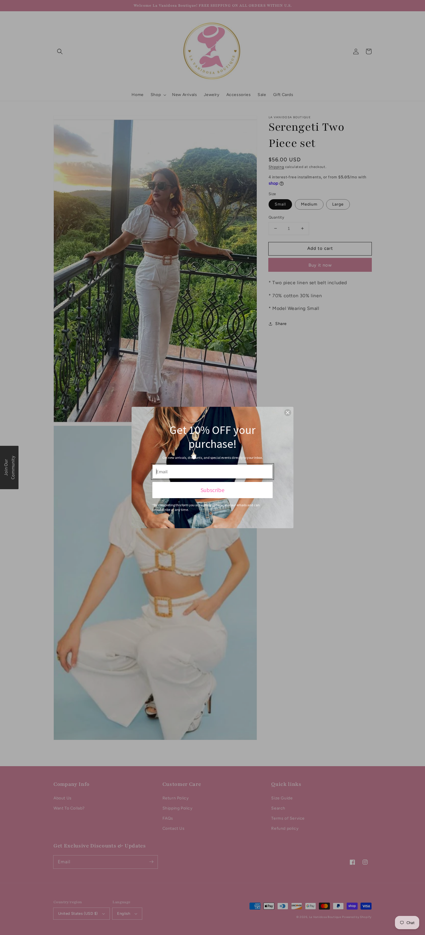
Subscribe (212, 490)
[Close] (287, 412)
